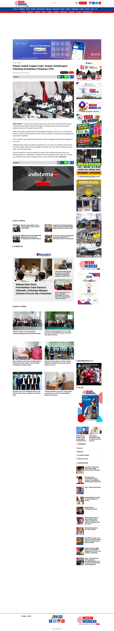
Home (15, 9)
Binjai (43, 12)
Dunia (62, 9)
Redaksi (24, 616)
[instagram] (90, 3)
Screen (83, 3)
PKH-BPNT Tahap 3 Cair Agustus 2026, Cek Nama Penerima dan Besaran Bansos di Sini (93, 540)
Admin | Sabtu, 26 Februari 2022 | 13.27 (21, 72)
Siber (29, 616)
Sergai (79, 12)
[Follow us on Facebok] (50, 621)
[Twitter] (69, 76)
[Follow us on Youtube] (63, 621)
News (28, 9)
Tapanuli (37, 12)
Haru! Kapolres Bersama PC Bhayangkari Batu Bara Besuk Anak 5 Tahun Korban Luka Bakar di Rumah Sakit (27, 363)
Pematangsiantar (88, 12)
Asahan (56, 12)
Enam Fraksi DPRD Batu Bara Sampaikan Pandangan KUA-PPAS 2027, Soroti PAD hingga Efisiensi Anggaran (62, 295)
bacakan (65, 72)
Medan (23, 12)
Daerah (19, 62)
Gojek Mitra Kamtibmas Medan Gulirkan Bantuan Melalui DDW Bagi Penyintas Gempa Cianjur (63, 226)
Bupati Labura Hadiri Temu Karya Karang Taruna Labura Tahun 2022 (30, 226)
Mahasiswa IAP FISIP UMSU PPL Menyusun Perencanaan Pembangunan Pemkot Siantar (31, 237)
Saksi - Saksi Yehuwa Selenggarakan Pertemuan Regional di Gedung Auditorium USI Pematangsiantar (92, 561)
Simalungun (63, 12)
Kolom (81, 9)
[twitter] (96, 3)
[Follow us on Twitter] (54, 621)
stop (71, 72)
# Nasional (79, 451)
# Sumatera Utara (82, 458)
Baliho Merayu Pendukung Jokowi (91, 508)
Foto (92, 9)
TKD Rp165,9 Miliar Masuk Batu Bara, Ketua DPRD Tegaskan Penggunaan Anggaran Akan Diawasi (63, 274)
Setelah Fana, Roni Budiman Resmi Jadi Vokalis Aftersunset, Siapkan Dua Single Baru (26, 393)
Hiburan (48, 9)
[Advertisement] (57, 27)
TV (96, 9)
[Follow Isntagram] (59, 621)
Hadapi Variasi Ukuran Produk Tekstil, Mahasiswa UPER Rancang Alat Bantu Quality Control (58, 363)
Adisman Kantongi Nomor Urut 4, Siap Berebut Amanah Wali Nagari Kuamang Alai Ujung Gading (58, 333)
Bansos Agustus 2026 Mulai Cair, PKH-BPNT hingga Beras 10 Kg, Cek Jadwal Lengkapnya (93, 550)
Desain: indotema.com (57, 628)
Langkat (49, 12)
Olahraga (74, 9)
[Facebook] (72, 76)
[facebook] (93, 3)
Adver (87, 9)
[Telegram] (59, 76)
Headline (22, 9)
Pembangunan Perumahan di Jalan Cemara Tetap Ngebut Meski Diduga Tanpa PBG (93, 479)
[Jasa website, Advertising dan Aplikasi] (43, 192)
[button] (99, 8)
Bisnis (33, 9)
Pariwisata (41, 9)
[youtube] (100, 3)
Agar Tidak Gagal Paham (93, 487)
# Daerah (79, 448)
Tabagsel (30, 12)
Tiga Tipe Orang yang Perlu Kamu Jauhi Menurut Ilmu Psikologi (92, 468)
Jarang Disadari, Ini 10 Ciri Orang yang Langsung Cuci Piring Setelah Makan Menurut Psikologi (58, 393)
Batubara (72, 12)
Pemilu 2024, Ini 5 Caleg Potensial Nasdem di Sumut (92, 499)
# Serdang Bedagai (82, 455)
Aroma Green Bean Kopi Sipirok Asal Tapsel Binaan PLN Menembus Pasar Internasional (63, 237)
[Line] (65, 76)
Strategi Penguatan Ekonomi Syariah (91, 528)
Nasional (56, 9)
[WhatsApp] (62, 76)
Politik (68, 9)
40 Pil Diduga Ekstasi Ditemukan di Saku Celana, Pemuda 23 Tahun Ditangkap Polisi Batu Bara (92, 521)
